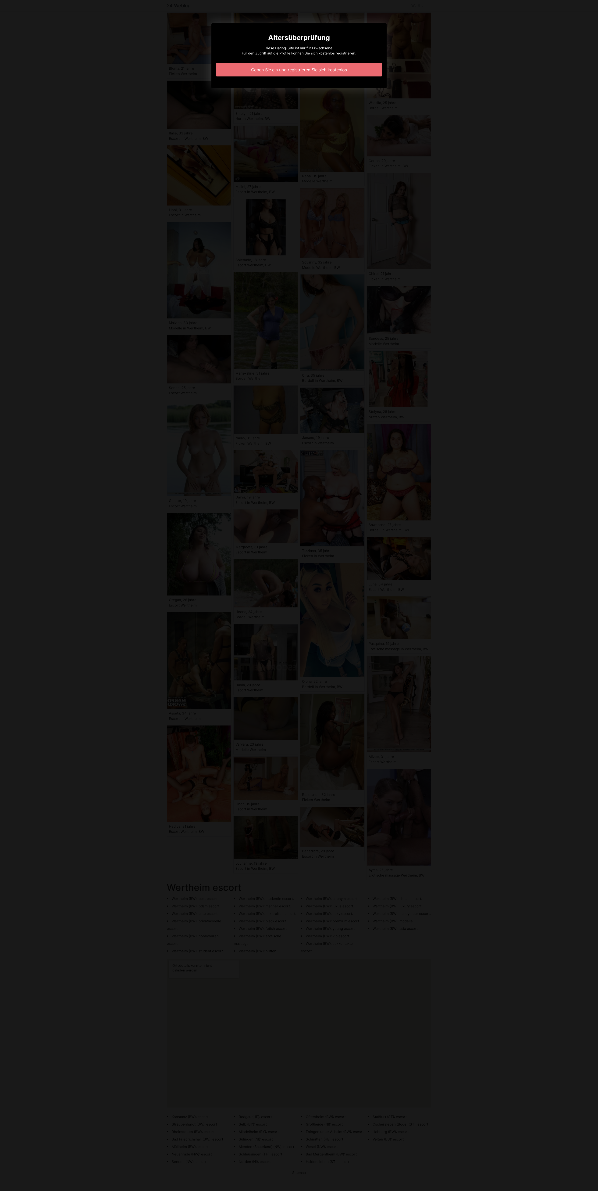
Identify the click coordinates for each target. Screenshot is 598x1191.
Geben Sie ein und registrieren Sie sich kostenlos (299, 69)
